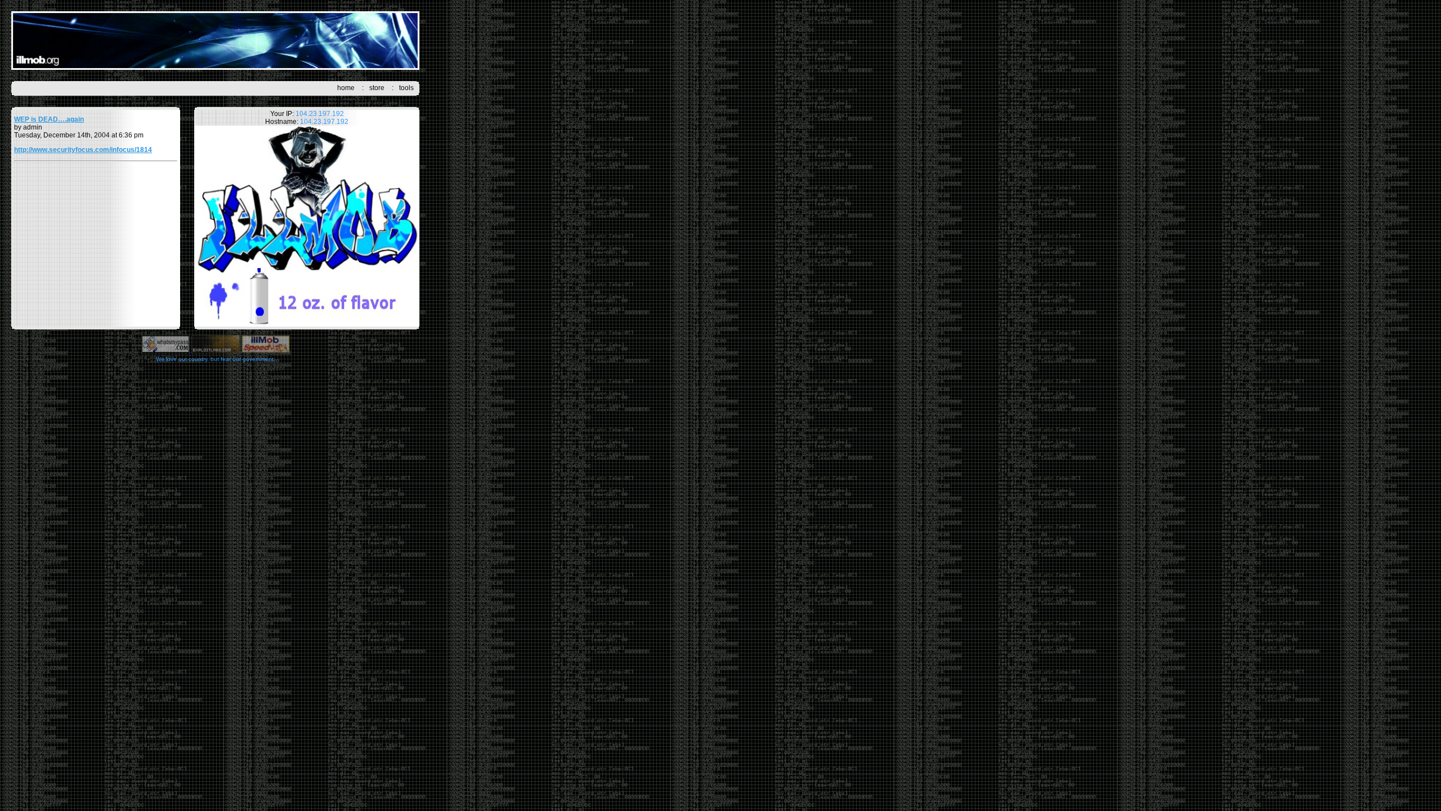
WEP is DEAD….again (49, 119)
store (376, 88)
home (346, 88)
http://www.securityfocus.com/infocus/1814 (83, 150)
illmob (215, 40)
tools (406, 88)
